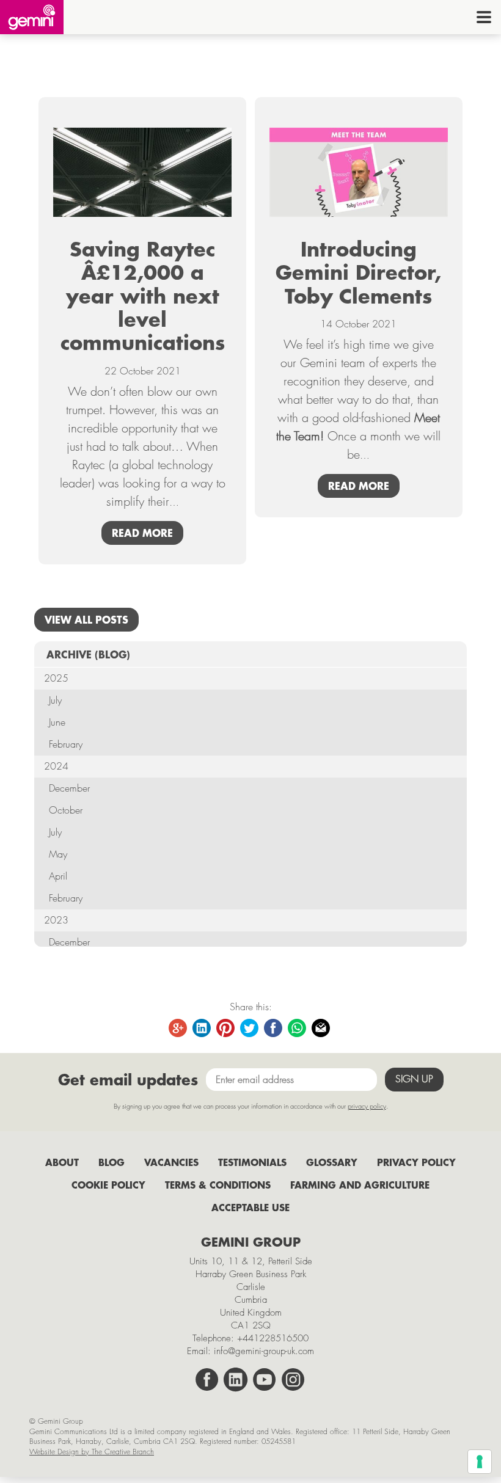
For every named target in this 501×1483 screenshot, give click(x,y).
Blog (111, 1162)
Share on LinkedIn (202, 1028)
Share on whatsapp (297, 1028)
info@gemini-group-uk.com (264, 1351)
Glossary (331, 1162)
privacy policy (367, 1105)
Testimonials (252, 1162)
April (58, 876)
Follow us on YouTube (264, 1380)
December (69, 788)
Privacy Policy (416, 1162)
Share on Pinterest (226, 1028)
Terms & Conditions (218, 1184)
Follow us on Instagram (293, 1380)
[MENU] (484, 17)
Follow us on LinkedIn (236, 1380)
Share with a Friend (321, 1028)
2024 (56, 766)
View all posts (86, 619)
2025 (56, 678)
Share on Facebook (273, 1028)
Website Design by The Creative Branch (91, 1451)
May (58, 854)
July (55, 700)
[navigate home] (32, 17)
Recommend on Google (178, 1028)
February (65, 744)
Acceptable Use (250, 1207)
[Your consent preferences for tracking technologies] (479, 1461)
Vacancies (171, 1162)
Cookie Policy (108, 1184)
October (65, 810)
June (57, 722)
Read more (142, 532)
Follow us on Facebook (207, 1380)
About (62, 1162)
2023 (56, 920)
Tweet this (250, 1028)
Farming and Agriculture (360, 1184)
